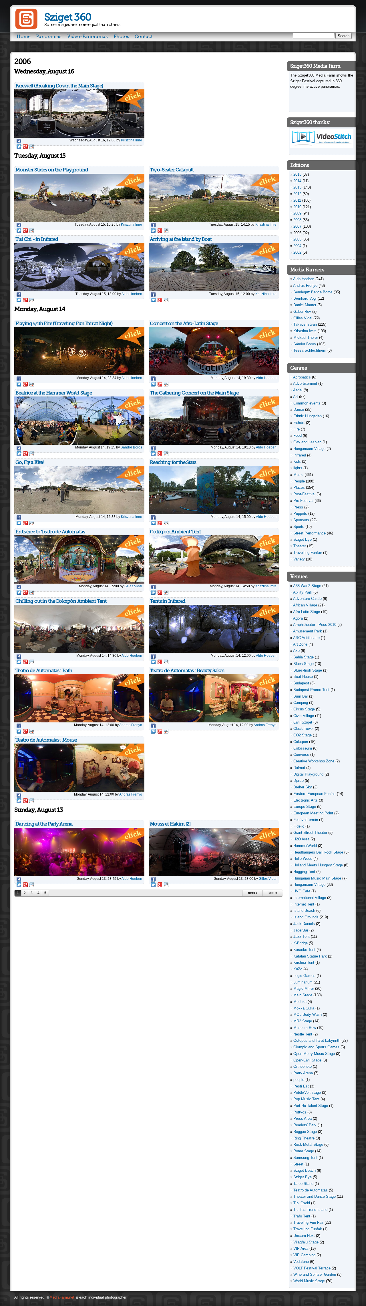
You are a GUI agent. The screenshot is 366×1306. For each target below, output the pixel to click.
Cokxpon (300, 742)
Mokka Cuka (303, 1008)
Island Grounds (306, 917)
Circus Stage (304, 709)
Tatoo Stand (303, 1183)
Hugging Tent (304, 872)
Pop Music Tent (306, 1099)
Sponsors (301, 520)
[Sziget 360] (26, 28)
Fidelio (298, 826)
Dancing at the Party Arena (43, 824)
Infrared (299, 455)
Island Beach (304, 910)
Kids (297, 461)
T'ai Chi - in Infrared (36, 239)
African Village (305, 605)
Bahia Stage (303, 657)
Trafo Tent (301, 1216)
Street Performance (309, 533)
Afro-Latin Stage (306, 612)
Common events (307, 403)
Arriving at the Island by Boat (181, 239)
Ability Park (302, 592)
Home (24, 36)
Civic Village (303, 716)
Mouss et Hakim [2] (170, 824)
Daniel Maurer (304, 305)
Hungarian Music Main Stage (317, 878)
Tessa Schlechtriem (309, 350)
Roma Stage (303, 1151)
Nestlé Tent (302, 1034)
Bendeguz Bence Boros (313, 292)
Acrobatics (302, 377)
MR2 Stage (302, 1021)
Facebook (19, 141)
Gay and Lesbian (307, 442)
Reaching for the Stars (173, 462)
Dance (298, 409)
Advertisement (305, 383)
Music (298, 474)
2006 (297, 233)
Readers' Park (305, 1125)
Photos (121, 36)
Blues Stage (303, 664)
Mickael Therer (305, 337)
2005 (297, 239)
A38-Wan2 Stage (307, 586)
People (299, 481)
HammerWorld (305, 846)
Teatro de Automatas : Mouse (46, 740)
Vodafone (301, 1261)
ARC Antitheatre (306, 638)
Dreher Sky (302, 787)
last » (272, 893)
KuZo (297, 969)
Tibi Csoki (301, 1203)
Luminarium (303, 982)
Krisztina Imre (131, 140)
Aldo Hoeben (132, 294)
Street (298, 1164)
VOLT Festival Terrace (312, 1268)
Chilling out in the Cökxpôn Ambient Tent (60, 601)
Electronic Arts (305, 800)
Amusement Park (307, 631)
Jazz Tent (301, 936)
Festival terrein (305, 820)
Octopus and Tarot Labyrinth (316, 1040)
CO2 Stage (302, 735)
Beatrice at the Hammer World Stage (53, 393)
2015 (297, 174)
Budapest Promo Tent (311, 690)
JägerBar (300, 930)
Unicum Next (304, 1235)
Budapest (301, 683)
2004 (297, 246)
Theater (299, 546)
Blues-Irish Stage (307, 670)
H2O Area (301, 839)
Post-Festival (304, 494)
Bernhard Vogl (305, 298)
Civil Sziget (302, 722)
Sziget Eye (302, 539)
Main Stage (302, 995)
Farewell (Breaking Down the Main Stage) (59, 86)
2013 (297, 187)
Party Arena (303, 1073)
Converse (301, 754)
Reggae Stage (305, 1131)
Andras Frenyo (130, 725)
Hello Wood (302, 858)
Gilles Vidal (133, 586)
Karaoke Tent (304, 950)
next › (252, 893)
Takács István (305, 324)
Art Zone (300, 644)
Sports (298, 526)
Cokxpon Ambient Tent (175, 531)
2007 (297, 226)
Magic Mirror (303, 988)
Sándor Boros (131, 447)
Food (297, 435)
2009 (297, 213)
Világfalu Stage (306, 1242)
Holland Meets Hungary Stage (318, 865)
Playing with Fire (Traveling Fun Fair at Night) (63, 323)
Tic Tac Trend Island (310, 1209)
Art (295, 396)
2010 (297, 207)
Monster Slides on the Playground (51, 170)
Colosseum (302, 748)
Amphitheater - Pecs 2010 (314, 624)
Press (298, 507)
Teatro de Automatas (310, 1190)
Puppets (300, 513)
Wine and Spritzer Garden (314, 1274)
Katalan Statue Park (310, 956)
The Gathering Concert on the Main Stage (194, 393)
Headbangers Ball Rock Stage (318, 852)
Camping (300, 702)
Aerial (298, 390)
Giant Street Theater (310, 832)
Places (299, 487)
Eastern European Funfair (314, 794)
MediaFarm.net (61, 1297)
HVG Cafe (301, 891)
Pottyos (299, 1112)
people (298, 1079)
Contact (144, 36)
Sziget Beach (304, 1170)
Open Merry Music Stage (314, 1053)
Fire (296, 429)
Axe (296, 650)
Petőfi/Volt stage (307, 1092)
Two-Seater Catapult (172, 170)
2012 (297, 194)
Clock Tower (303, 728)
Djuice (298, 780)
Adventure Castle (307, 598)
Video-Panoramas (87, 36)
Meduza (300, 1001)
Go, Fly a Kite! (29, 462)
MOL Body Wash (307, 1014)
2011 (297, 200)
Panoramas (48, 36)
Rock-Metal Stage (308, 1144)
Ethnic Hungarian (307, 416)
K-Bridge (300, 943)
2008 (297, 220)
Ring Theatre (304, 1138)
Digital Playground (308, 774)
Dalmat (299, 768)
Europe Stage (304, 806)
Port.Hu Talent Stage (310, 1105)
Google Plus (25, 146)
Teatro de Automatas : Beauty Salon (187, 670)
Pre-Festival (303, 500)
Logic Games (304, 976)
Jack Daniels (304, 924)
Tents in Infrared (167, 601)
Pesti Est (301, 1086)
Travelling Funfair (307, 552)
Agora (298, 618)
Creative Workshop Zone (313, 761)
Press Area (302, 1118)
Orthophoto (302, 1066)
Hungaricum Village (309, 448)
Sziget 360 (67, 17)
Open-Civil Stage (307, 1060)
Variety (299, 559)
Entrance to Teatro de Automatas (50, 531)
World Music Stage (309, 1281)
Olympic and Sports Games (316, 1047)
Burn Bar (300, 696)
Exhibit (299, 422)
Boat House (303, 676)
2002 (297, 252)
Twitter (19, 146)
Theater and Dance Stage (314, 1196)
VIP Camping (304, 1255)
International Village (309, 898)
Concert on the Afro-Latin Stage (184, 323)
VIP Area (300, 1248)
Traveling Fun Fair (308, 1222)
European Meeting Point (313, 813)
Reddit (31, 146)
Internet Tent (303, 904)
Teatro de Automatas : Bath (43, 670)
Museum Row (304, 1027)
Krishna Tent (303, 962)
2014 (297, 181)
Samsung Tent (305, 1157)
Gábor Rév (302, 311)
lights (297, 468)
